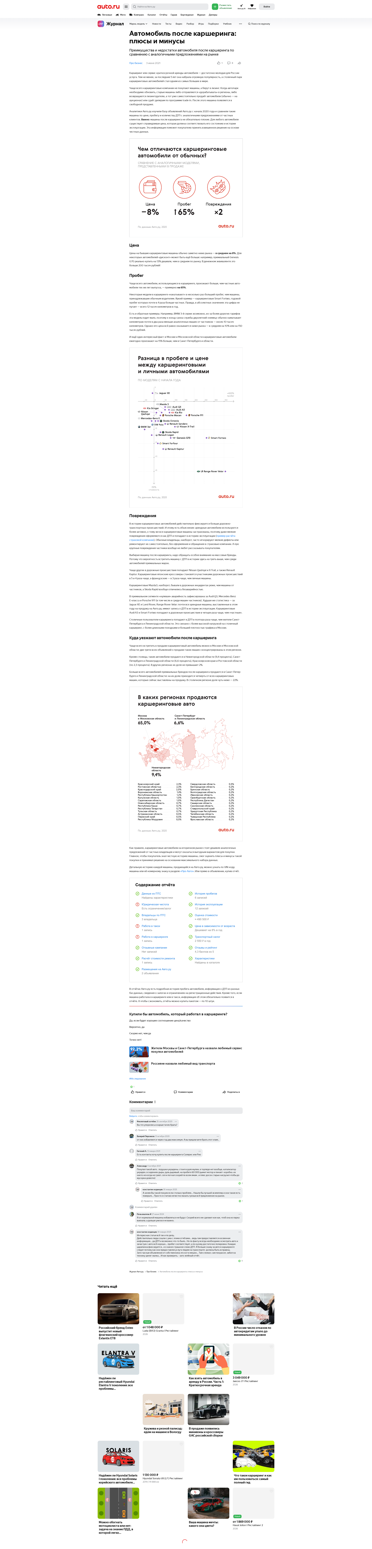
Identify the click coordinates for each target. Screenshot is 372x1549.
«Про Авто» (187, 871)
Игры (201, 24)
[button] (163, 1308)
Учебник (227, 24)
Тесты (168, 24)
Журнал (201, 15)
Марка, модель (137, 24)
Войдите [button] (133, 1116)
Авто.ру (108, 6)
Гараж (174, 15)
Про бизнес (136, 63)
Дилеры (213, 15)
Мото (123, 15)
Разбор (190, 24)
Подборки (213, 24)
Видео (179, 24)
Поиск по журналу (260, 24)
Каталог (152, 15)
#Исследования (137, 1078)
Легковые (107, 15)
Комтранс (139, 15)
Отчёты (163, 15)
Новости (156, 24)
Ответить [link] (153, 1130)
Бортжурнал (187, 15)
